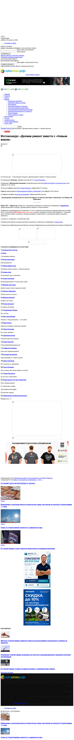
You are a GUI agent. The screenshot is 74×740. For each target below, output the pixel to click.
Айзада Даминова (9, 291)
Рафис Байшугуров (9, 266)
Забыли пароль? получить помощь (12, 55)
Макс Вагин (7, 323)
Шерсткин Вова (49, 183)
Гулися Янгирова (39, 180)
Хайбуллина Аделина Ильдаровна (15, 396)
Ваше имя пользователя (25, 50)
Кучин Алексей (8, 304)
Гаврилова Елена (9, 335)
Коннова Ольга (61, 183)
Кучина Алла (6, 272)
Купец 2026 (8, 123)
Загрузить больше (7, 672)
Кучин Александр (8, 259)
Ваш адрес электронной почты (27, 62)
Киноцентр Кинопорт (15, 101)
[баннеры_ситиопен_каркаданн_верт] (37, 625)
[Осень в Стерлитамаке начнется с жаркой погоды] (10, 522)
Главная (7, 94)
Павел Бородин (25, 188)
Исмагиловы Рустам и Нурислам (14, 380)
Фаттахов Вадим (9, 316)
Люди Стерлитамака (11, 122)
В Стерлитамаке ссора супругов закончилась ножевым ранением (28, 549)
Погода (6, 118)
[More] (57, 149)
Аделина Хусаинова (10, 354)
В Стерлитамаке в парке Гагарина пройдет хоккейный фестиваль (28, 669)
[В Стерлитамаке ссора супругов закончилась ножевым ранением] (10, 543)
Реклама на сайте (10, 43)
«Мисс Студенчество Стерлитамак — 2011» (27, 480)
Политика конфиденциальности (11, 57)
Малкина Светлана (9, 285)
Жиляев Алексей (8, 297)
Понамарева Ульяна (10, 310)
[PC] (37, 84)
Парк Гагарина (13, 113)
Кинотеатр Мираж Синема (17, 103)
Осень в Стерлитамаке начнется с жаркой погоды (21, 528)
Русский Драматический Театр (18, 108)
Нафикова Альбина (10, 348)
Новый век (64, 206)
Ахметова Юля (8, 342)
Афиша (6, 99)
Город (3, 501)
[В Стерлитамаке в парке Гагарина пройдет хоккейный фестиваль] (5, 665)
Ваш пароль (21, 52)
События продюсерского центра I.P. (20, 111)
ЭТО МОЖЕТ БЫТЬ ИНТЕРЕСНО (12, 483)
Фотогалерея (8, 116)
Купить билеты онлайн (15, 115)
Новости (7, 96)
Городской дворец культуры (17, 106)
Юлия (4, 253)
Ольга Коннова (8, 367)
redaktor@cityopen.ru (20, 703)
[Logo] (8, 91)
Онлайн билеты (9, 120)
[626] (37, 463)
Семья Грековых (8, 278)
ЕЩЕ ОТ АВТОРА (29, 483)
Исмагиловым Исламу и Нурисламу (29, 191)
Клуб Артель (12, 104)
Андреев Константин (9, 250)
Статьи (6, 98)
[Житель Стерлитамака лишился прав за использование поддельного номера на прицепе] (5, 637)
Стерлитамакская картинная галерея (20, 110)
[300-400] (37, 587)
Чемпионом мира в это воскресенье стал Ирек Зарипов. (33, 478)
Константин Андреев (22, 194)
